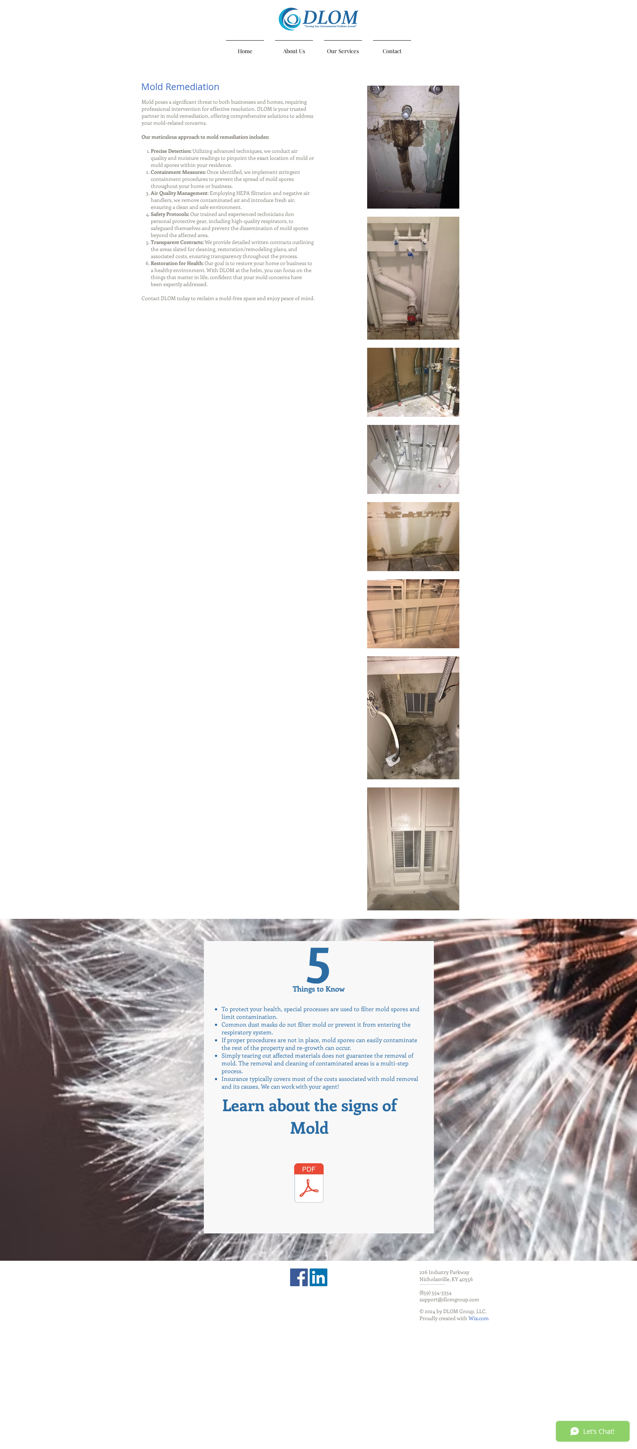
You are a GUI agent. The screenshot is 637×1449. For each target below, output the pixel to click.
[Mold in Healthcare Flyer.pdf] (309, 1184)
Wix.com (479, 1318)
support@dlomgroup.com (449, 1299)
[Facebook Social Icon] (299, 1277)
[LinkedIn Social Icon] (318, 1277)
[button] (343, 47)
